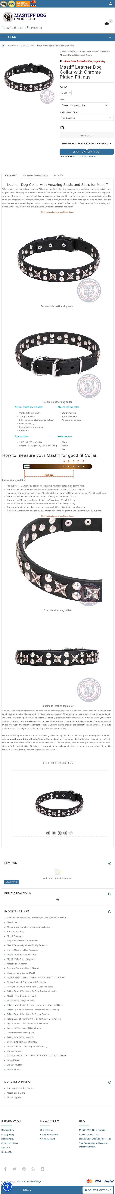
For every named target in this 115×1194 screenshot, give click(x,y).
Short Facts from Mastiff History (22, 1042)
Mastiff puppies (14, 1097)
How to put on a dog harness (20, 1088)
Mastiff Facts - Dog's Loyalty (20, 1000)
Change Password (49, 1134)
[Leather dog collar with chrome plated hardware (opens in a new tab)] (57, 354)
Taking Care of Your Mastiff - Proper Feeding (28, 1014)
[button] (109, 37)
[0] (107, 25)
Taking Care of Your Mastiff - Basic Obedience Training (33, 1009)
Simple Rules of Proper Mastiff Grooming (26, 982)
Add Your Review (88, 156)
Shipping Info (7, 1130)
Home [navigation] (3, 46)
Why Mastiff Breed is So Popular (22, 940)
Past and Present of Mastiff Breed (23, 968)
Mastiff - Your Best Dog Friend (21, 996)
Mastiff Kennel (14, 1069)
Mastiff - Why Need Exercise (20, 959)
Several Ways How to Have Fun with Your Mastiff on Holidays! (36, 977)
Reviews (58, 175)
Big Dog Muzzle (14, 1065)
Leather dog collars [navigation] (27, 46)
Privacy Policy (7, 1134)
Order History (46, 1130)
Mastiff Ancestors (15, 936)
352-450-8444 (14, 27)
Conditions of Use (9, 1143)
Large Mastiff (13, 1060)
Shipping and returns (35, 175)
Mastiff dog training (16, 1093)
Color (63, 87)
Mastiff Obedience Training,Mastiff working (27, 1046)
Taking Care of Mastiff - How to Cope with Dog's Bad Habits (35, 1005)
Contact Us (35, 27)
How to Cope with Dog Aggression (23, 950)
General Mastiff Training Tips (20, 1032)
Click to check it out (87, 152)
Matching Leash (69, 112)
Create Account (47, 1139)
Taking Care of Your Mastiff (20, 1037)
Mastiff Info (12, 922)
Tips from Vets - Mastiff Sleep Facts (24, 1028)
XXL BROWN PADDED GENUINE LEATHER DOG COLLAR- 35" (37, 1055)
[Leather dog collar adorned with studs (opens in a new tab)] (57, 258)
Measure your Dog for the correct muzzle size (28, 927)
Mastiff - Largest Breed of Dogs (22, 954)
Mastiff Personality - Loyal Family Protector (27, 945)
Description (11, 175)
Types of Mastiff (14, 1051)
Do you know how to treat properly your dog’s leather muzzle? (36, 917)
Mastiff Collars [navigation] (13, 46)
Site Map (5, 1147)
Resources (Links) (15, 931)
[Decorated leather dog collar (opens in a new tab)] (57, 562)
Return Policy (7, 1139)
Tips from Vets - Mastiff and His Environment (28, 1023)
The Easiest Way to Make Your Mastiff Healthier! (30, 986)
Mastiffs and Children (17, 964)
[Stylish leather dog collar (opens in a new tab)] (57, 658)
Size (62, 99)
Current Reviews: (68, 156)
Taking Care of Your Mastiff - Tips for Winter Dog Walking (34, 1019)
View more (12, 882)
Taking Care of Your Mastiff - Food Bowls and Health (32, 991)
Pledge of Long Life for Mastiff (21, 973)
